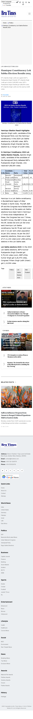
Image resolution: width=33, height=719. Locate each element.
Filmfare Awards (5, 677)
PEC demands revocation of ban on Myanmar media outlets (17, 356)
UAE (2, 520)
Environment (4, 644)
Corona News (5, 630)
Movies (3, 611)
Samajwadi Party (6, 542)
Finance (3, 559)
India (2, 507)
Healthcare (4, 628)
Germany (3, 512)
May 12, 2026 (5, 426)
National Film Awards (7, 674)
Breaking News (5, 658)
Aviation (3, 567)
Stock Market (5, 564)
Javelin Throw (5, 592)
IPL (2, 595)
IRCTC (3, 570)
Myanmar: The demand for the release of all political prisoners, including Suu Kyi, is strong (18, 364)
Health (3, 625)
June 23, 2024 (7, 96)
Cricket (3, 586)
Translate (8, 5)
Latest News (6, 287)
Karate (3, 584)
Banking (3, 562)
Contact (3, 493)
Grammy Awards (5, 680)
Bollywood (4, 606)
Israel (2, 518)
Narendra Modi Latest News (9, 537)
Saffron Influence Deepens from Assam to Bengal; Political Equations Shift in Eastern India (15, 415)
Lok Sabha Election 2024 (19, 273)
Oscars (3, 683)
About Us (3, 490)
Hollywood (4, 614)
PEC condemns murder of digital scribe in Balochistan (15, 303)
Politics (11, 23)
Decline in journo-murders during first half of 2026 (18, 322)
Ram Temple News (6, 647)
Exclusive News (5, 663)
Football (3, 589)
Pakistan (3, 515)
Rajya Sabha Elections (7, 545)
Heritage (3, 696)
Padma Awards (5, 685)
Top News (5, 330)
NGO (2, 641)
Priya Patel (6, 94)
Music (2, 608)
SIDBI (2, 573)
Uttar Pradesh (27, 271)
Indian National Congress (8, 540)
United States (5, 510)
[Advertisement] (16, 46)
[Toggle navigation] (29, 13)
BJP (2, 534)
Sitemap (3, 496)
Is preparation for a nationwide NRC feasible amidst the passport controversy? (14, 344)
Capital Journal (5, 556)
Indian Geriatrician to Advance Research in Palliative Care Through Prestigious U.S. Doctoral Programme (18, 314)
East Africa (4, 523)
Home (5, 23)
